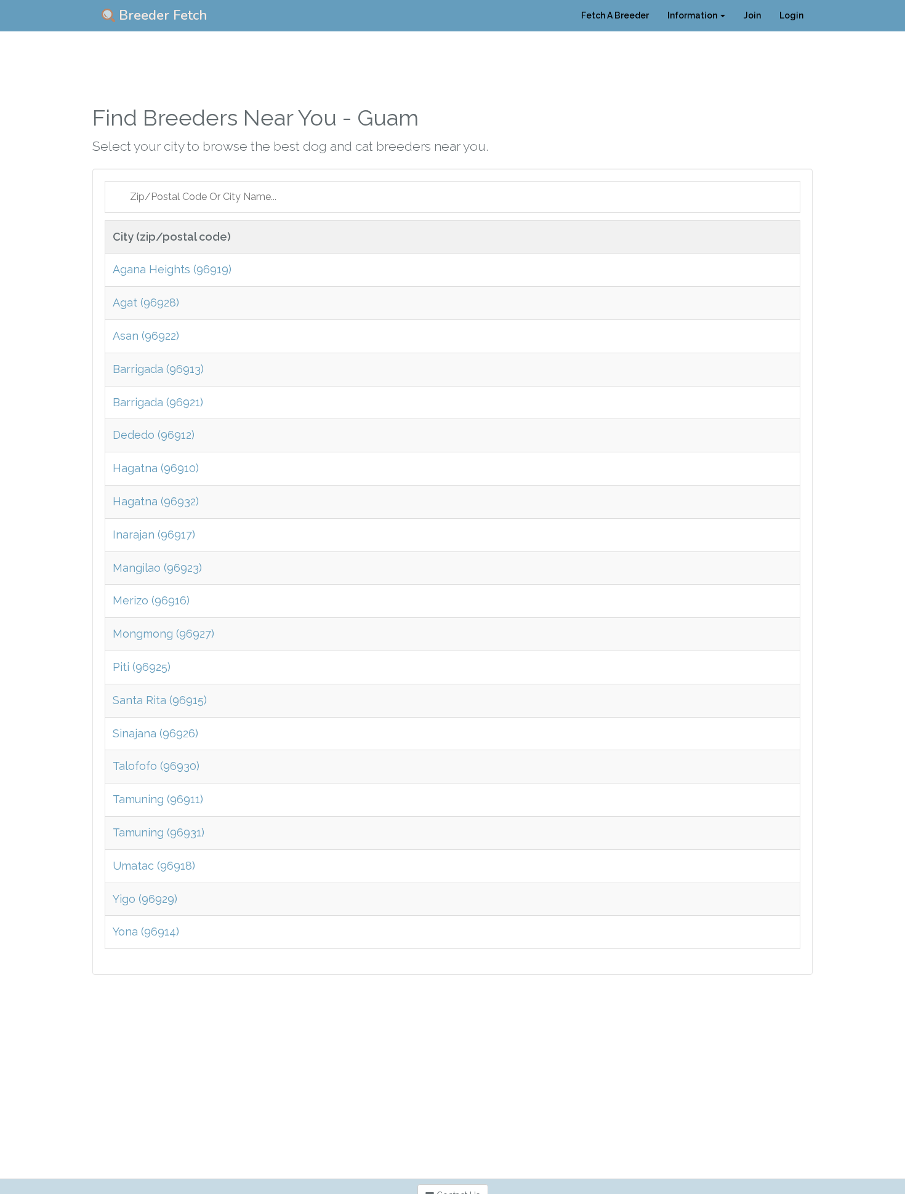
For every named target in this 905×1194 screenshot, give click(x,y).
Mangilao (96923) (157, 567)
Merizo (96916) (151, 600)
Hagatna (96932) (156, 501)
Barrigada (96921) (158, 402)
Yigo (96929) (145, 898)
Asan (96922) (146, 335)
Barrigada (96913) (158, 369)
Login (791, 15)
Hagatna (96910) (156, 468)
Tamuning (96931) (158, 832)
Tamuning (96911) (158, 799)
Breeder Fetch (161, 15)
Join (752, 15)
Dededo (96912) (154, 434)
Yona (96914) (146, 931)
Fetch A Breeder (615, 15)
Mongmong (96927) (163, 633)
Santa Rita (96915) (160, 700)
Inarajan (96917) (154, 534)
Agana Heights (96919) (172, 269)
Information (693, 15)
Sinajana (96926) (155, 733)
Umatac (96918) (154, 865)
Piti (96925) (142, 666)
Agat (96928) (146, 302)
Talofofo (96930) (156, 765)
